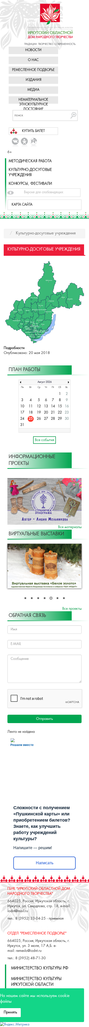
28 (53, 419)
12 (39, 406)
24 (22, 419)
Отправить (44, 719)
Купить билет (33, 131)
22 (60, 413)
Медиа (33, 90)
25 (31, 419)
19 (39, 413)
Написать (44, 863)
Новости (33, 50)
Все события (44, 440)
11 (31, 406)
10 (22, 406)
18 (31, 413)
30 (67, 419)
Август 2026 (45, 382)
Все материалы (70, 527)
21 (53, 413)
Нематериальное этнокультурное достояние (33, 104)
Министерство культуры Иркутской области (36, 982)
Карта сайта (22, 205)
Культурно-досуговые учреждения (30, 172)
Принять (10, 1012)
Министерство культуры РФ (39, 968)
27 (46, 419)
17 (22, 413)
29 (60, 419)
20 (46, 413)
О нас (33, 60)
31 (22, 425)
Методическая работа (30, 161)
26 (39, 419)
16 (67, 406)
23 (67, 413)
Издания (33, 80)
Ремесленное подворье (33, 70)
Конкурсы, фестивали (30, 184)
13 (46, 406)
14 (53, 406)
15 (60, 406)
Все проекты (72, 609)
